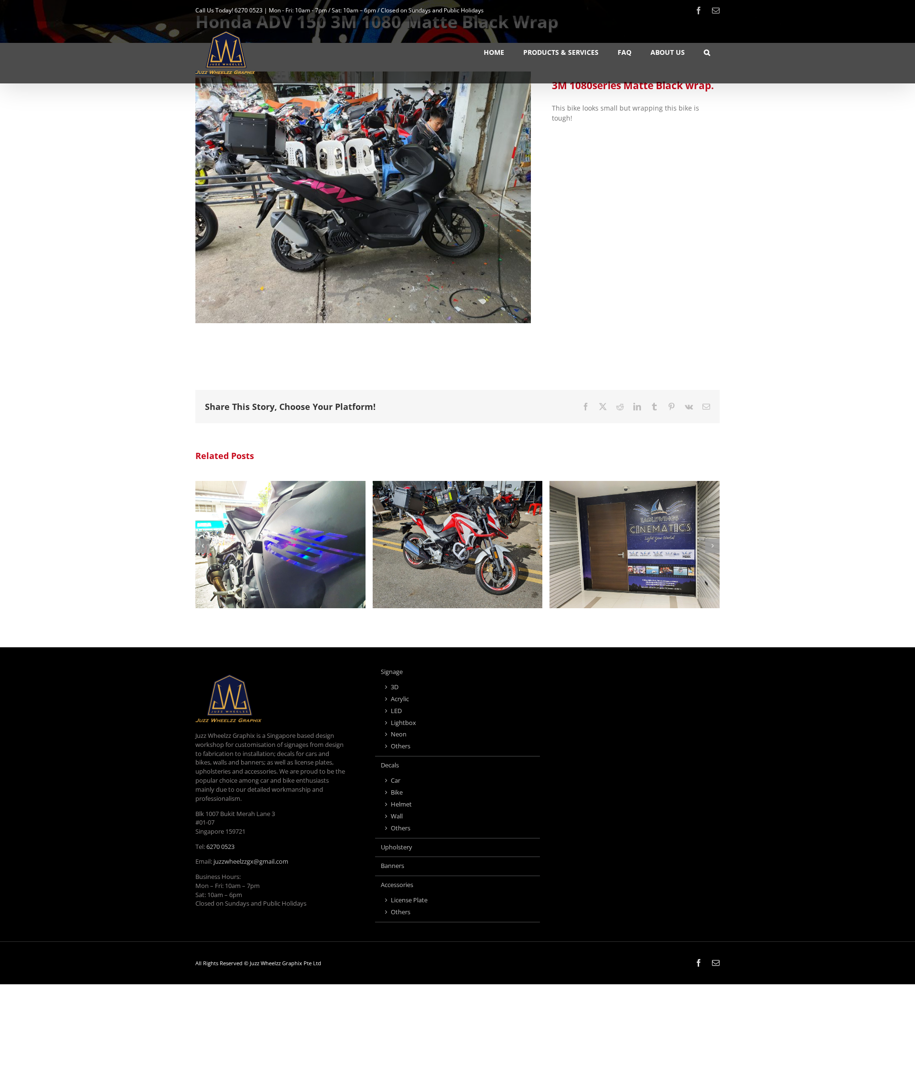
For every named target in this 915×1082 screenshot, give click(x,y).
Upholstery (396, 847)
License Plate (409, 900)
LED (396, 711)
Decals (390, 765)
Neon (399, 734)
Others (400, 746)
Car (395, 780)
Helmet (401, 804)
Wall (397, 816)
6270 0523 (248, 10)
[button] (707, 52)
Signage (392, 672)
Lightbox (403, 723)
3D (394, 687)
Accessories (397, 885)
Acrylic (400, 699)
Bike (397, 792)
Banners (392, 866)
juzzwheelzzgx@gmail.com (251, 861)
